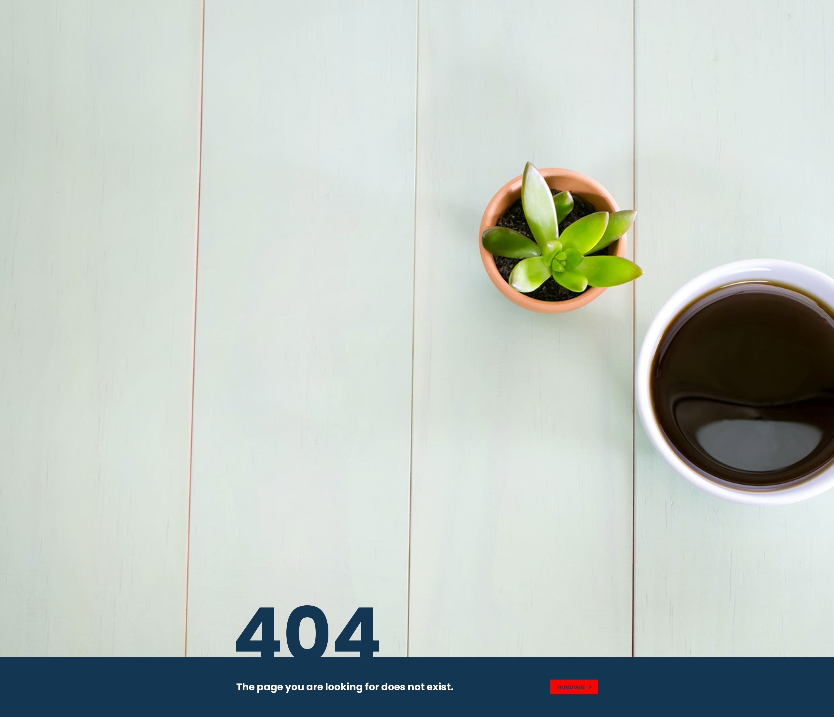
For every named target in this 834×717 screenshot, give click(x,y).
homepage (571, 687)
